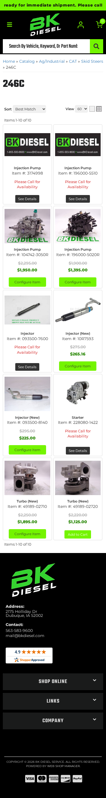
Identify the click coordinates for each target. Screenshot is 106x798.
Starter (78, 417)
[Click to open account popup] (81, 24)
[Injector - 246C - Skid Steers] (27, 310)
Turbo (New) (27, 501)
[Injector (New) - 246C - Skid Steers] (78, 310)
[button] (53, 46)
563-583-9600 (19, 630)
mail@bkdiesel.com (25, 636)
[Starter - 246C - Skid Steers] (78, 394)
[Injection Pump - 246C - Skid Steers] (27, 144)
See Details (27, 199)
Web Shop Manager (63, 766)
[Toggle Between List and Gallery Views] (95, 109)
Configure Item (27, 282)
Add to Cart (78, 534)
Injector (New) (78, 333)
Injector (27, 333)
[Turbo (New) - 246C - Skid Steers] (27, 477)
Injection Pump (27, 168)
